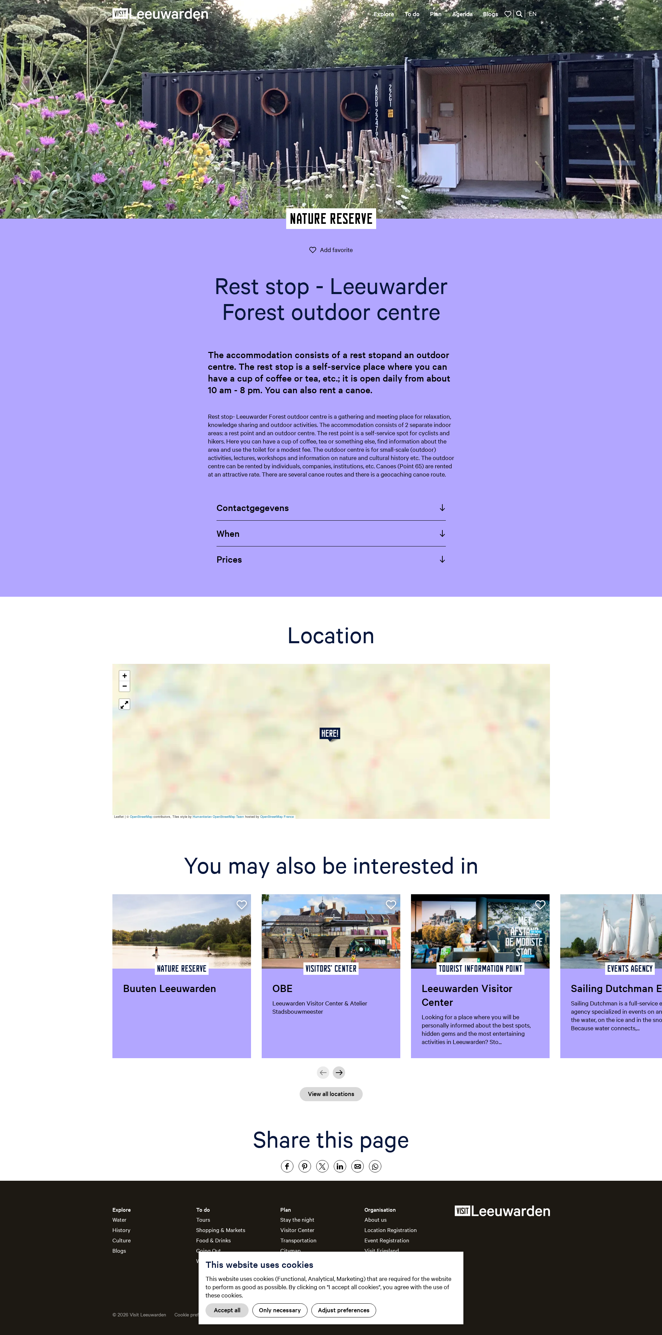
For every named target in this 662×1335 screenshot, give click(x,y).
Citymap (290, 1250)
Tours (203, 1219)
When (228, 533)
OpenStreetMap (141, 816)
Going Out (208, 1250)
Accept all (227, 1310)
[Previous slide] (323, 1072)
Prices (229, 559)
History (121, 1229)
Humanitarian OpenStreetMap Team (218, 816)
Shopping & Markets (220, 1229)
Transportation (298, 1240)
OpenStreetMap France (277, 816)
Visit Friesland (381, 1250)
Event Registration (386, 1240)
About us (375, 1219)
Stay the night (297, 1219)
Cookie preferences (194, 1314)
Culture (121, 1240)
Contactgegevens (253, 507)
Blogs (119, 1250)
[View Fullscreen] (124, 704)
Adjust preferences (344, 1310)
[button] (331, 734)
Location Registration (390, 1229)
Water (119, 1219)
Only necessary (280, 1310)
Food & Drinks (213, 1240)
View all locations (331, 1093)
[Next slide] (339, 1072)
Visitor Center (297, 1229)
